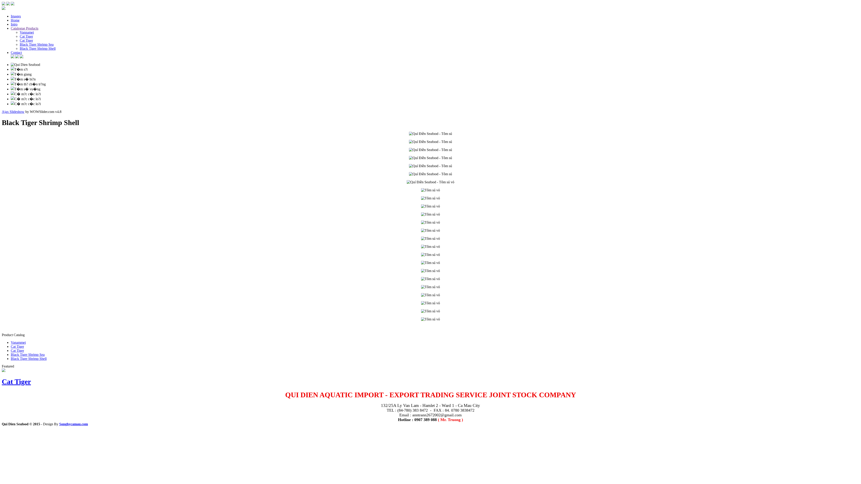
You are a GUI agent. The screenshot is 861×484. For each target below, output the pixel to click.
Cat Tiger (16, 382)
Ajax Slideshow (13, 112)
